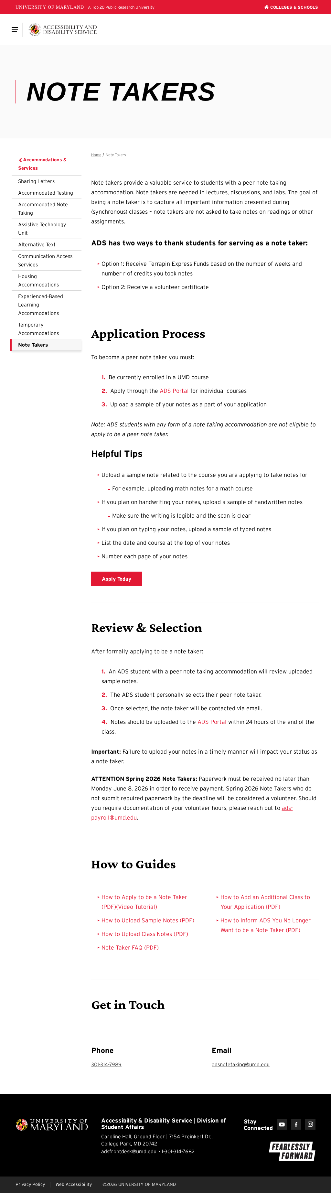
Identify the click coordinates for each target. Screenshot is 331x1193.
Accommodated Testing (45, 193)
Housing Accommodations (38, 280)
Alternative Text (37, 244)
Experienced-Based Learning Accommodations (40, 304)
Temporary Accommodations (38, 329)
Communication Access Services (45, 260)
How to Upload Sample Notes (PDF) (147, 920)
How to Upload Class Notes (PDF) (144, 934)
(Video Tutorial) (136, 907)
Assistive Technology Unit (42, 228)
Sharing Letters (36, 181)
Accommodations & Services (42, 164)
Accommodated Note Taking (43, 208)
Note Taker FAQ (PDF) (130, 947)
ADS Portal (174, 391)
